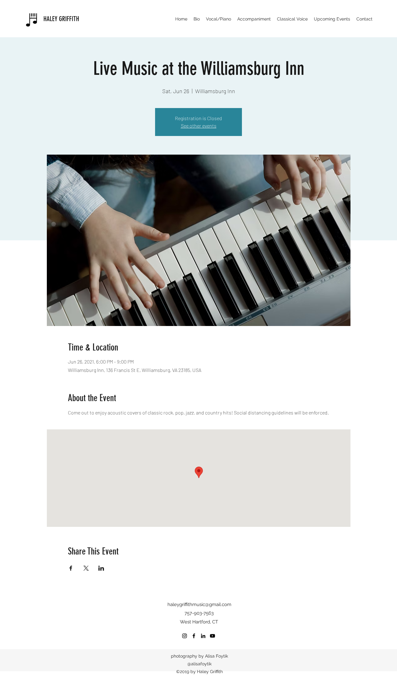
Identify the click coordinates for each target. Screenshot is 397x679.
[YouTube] (212, 636)
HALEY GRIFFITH (61, 19)
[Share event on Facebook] (71, 568)
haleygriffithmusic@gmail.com (199, 604)
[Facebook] (194, 636)
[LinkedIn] (203, 636)
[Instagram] (184, 636)
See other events (198, 126)
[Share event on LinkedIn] (101, 568)
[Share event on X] (86, 568)
